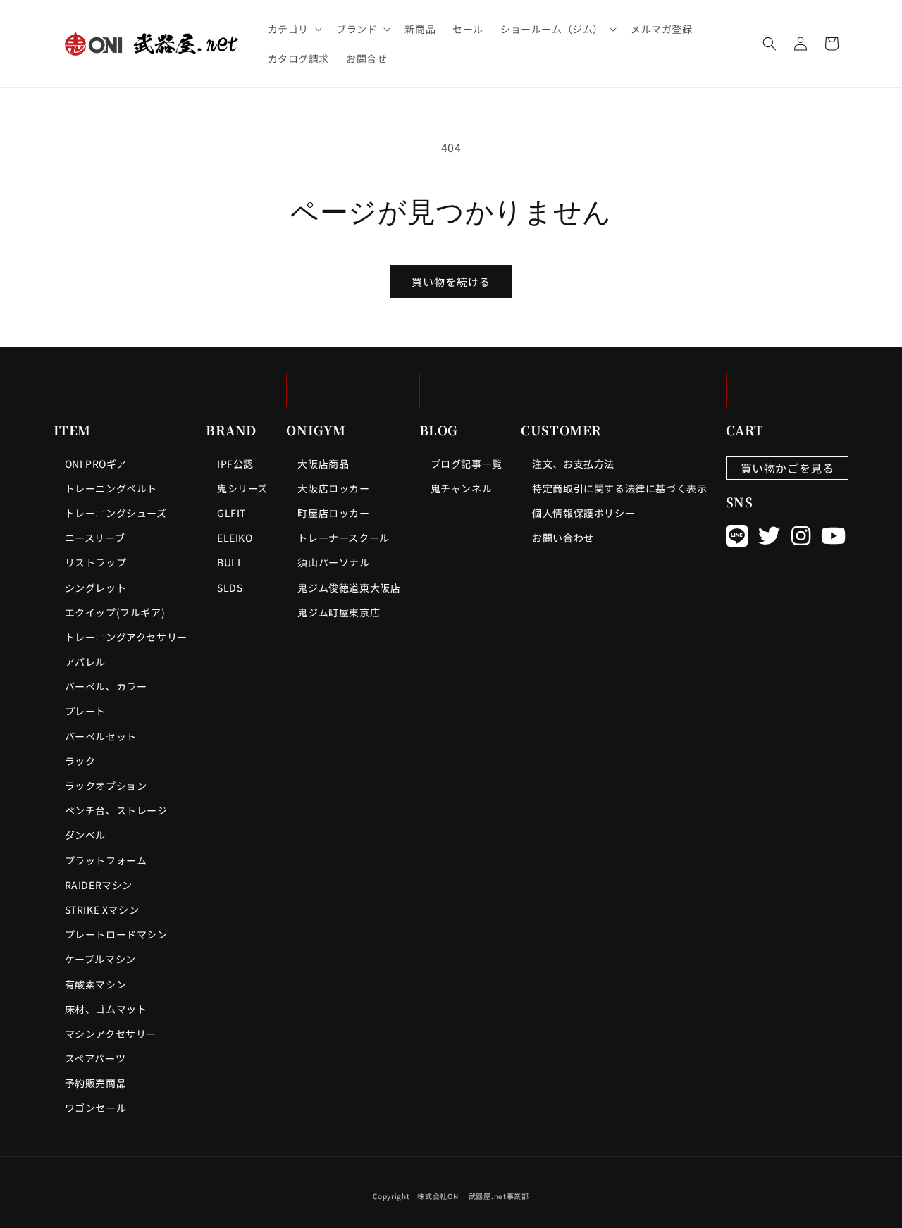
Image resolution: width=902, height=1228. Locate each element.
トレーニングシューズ (116, 513)
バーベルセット (101, 736)
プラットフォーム (106, 860)
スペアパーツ (95, 1058)
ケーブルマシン (100, 959)
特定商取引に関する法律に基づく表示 (619, 488)
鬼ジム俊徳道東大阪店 (348, 588)
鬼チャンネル (462, 488)
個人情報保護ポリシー (583, 513)
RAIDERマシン (98, 885)
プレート (85, 711)
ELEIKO (235, 538)
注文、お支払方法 (573, 464)
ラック (80, 761)
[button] (293, 29)
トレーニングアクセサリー (126, 637)
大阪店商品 (323, 464)
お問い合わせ (563, 538)
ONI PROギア (96, 464)
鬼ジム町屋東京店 (338, 612)
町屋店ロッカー (333, 513)
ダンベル (85, 835)
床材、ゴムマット (106, 1009)
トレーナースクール (343, 538)
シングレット (96, 588)
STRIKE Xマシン (102, 910)
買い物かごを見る (787, 467)
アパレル (85, 662)
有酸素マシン (96, 984)
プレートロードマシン (116, 934)
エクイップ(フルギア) (115, 612)
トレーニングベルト (111, 488)
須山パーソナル (333, 562)
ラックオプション (106, 786)
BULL (230, 562)
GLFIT (231, 513)
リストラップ (96, 562)
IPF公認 (235, 464)
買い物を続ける (451, 281)
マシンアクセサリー (110, 1034)
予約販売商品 (96, 1083)
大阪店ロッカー (333, 488)
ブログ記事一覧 (466, 464)
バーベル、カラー (106, 686)
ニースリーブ (95, 538)
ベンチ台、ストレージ (116, 810)
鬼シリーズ (242, 488)
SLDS (229, 588)
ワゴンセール (96, 1107)
